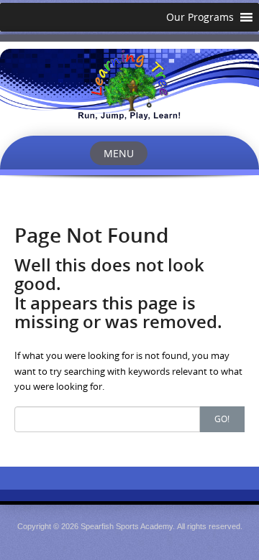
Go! (222, 418)
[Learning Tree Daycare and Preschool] (129, 84)
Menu (119, 153)
